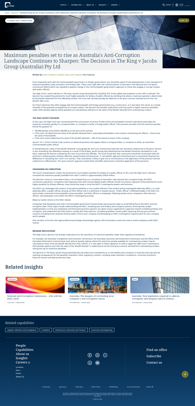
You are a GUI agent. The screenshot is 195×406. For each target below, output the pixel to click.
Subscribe (153, 356)
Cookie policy (79, 387)
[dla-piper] (10, 5)
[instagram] (97, 355)
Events (18, 373)
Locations (19, 367)
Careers (114, 5)
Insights (102, 5)
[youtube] (97, 363)
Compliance (46, 330)
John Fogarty (76, 74)
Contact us (154, 362)
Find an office (156, 350)
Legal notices (62, 387)
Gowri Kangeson (50, 74)
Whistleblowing (113, 387)
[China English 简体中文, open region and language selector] (177, 5)
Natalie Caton (64, 74)
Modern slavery (95, 387)
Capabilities (76, 5)
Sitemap (148, 387)
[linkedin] (90, 363)
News (18, 370)
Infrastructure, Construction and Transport (70, 330)
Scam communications (133, 387)
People (63, 5)
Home (7, 13)
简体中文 (188, 5)
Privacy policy (46, 387)
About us (90, 5)
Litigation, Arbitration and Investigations (21, 330)
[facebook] (90, 355)
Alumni (18, 377)
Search (168, 5)
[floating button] (185, 374)
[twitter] (105, 355)
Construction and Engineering (101, 330)
